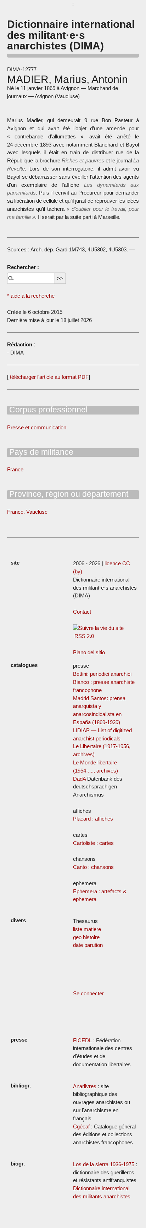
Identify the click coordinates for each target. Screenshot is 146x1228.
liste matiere (87, 929)
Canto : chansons (93, 867)
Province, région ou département (67, 494)
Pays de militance (40, 452)
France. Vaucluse (27, 512)
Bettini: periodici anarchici (102, 674)
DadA (79, 779)
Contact (82, 612)
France (15, 469)
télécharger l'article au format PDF (49, 377)
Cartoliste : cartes (93, 843)
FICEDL (82, 1040)
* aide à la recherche (31, 296)
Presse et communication (36, 427)
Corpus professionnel (47, 409)
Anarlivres (84, 1086)
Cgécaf (81, 1126)
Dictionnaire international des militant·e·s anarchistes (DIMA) (71, 35)
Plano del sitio (89, 652)
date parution (88, 945)
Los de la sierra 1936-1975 (103, 1164)
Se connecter (88, 993)
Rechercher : (23, 267)
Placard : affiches (93, 819)
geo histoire (86, 937)
